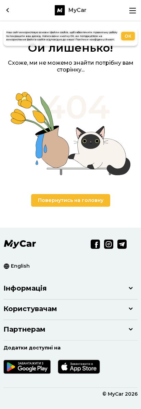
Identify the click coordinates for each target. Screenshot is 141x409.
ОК (128, 36)
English (20, 266)
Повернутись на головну (70, 200)
